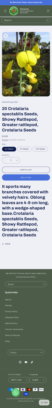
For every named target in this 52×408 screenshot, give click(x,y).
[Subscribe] (44, 284)
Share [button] (7, 244)
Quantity (5, 155)
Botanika (16, 398)
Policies (8, 306)
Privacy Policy (11, 311)
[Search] (47, 20)
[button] (5, 11)
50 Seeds (24, 149)
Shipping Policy (12, 317)
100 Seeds (40, 149)
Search (8, 300)
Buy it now (26, 177)
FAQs (7, 341)
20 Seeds (9, 149)
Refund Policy (11, 323)
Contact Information (14, 329)
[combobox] (26, 20)
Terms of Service (12, 335)
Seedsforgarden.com (28, 398)
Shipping (5, 140)
